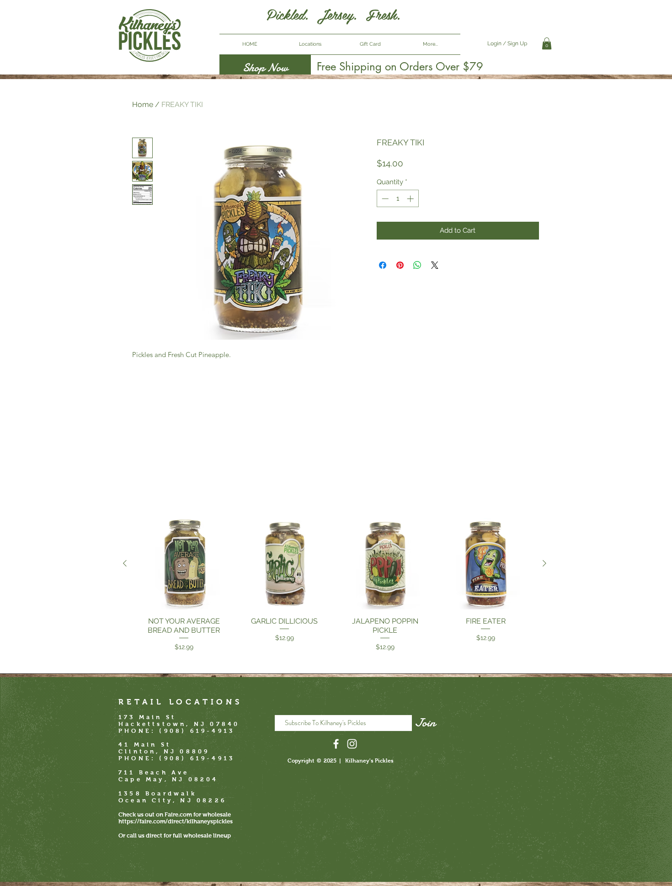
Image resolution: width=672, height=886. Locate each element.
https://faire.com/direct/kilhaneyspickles (175, 821)
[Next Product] (544, 563)
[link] (547, 43)
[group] (334, 585)
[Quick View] (183, 563)
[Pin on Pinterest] (400, 265)
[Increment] (411, 198)
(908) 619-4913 (197, 758)
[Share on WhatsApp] (417, 265)
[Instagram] (352, 743)
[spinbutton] (397, 198)
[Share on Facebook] (382, 265)
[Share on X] (434, 265)
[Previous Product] (124, 563)
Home (142, 104)
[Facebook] (336, 743)
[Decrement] (384, 198)
